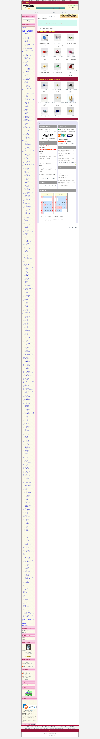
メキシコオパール (26, 502)
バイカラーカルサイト (26, 361)
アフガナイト (25, 57)
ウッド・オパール (26, 103)
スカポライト (25, 268)
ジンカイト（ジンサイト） (27, 267)
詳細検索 (28, 21)
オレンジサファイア (26, 133)
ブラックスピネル (26, 430)
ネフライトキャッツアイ (27, 350)
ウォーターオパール (26, 98)
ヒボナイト (24, 392)
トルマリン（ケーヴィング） (28, 613)
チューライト (25, 319)
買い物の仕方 (27, 663)
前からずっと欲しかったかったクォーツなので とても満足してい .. (28, 652)
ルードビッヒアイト (26, 546)
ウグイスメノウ (25, 102)
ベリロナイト (25, 460)
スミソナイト (25, 289)
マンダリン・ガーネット (27, 489)
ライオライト (25, 522)
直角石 (23, 601)
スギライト (24, 271)
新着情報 (24, 632)
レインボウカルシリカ (26, 561)
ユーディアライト (26, 519)
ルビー (23, 554)
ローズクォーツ (25, 574)
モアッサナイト (25, 506)
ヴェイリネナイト (26, 582)
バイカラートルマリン (26, 365)
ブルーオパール (25, 434)
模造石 (23, 609)
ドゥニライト (25, 340)
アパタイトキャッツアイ (27, 55)
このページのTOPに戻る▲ (72, 227)
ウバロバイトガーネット (27, 105)
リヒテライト (25, 539)
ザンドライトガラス (26, 243)
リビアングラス (25, 540)
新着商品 (61, 12)
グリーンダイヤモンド (26, 203)
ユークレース (25, 517)
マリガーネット (25, 488)
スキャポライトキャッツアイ (28, 269)
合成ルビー (24, 589)
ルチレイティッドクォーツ (27, 550)
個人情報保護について (38, 11)
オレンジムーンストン (26, 137)
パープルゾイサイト (26, 378)
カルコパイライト (26, 155)
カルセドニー (25, 158)
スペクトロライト (26, 283)
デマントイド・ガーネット (27, 322)
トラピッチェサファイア (27, 330)
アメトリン (24, 64)
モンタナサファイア (26, 515)
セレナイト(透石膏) (26, 295)
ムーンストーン (25, 499)
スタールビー (25, 275)
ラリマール (24, 536)
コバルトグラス (25, 217)
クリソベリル (25, 179)
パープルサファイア (26, 375)
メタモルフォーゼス (26, 505)
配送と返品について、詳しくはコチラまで (48, 178)
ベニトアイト (44, 89)
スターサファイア (26, 274)
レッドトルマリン (26, 567)
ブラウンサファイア (26, 423)
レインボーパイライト (26, 558)
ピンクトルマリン (26, 409)
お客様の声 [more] (26, 642)
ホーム (23, 2)
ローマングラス (25, 579)
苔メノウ (24, 598)
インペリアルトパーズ (26, 95)
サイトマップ (47, 8)
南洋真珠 (24, 605)
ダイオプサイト (25, 307)
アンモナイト (25, 81)
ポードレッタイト (26, 472)
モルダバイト (25, 512)
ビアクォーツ (25, 395)
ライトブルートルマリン (27, 523)
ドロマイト (24, 344)
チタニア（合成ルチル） (27, 315)
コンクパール (25, 226)
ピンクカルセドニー (26, 402)
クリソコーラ (25, 176)
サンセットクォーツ (26, 241)
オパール (24, 126)
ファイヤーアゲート (26, 410)
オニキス (24, 124)
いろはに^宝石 (50, 735)
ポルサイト (24, 474)
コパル (23, 219)
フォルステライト (26, 417)
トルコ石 (24, 336)
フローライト (25, 420)
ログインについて (30, 12)
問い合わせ (25, 679)
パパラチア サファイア (27, 384)
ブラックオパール (26, 429)
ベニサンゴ (24, 454)
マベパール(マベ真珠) (26, 484)
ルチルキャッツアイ (26, 548)
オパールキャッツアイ (26, 127)
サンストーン (25, 240)
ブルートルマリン (26, 441)
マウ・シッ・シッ (26, 475)
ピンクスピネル (25, 405)
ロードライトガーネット (27, 578)
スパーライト (25, 279)
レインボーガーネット (26, 557)
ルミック (24, 556)
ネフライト (24, 348)
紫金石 (23, 595)
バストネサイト (25, 368)
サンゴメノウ (25, 238)
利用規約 (26, 674)
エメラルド (24, 114)
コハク (23, 216)
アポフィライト (25, 59)
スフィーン (24, 282)
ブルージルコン (25, 437)
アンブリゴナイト (26, 79)
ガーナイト (24, 162)
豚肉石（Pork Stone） (26, 603)
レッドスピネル (25, 565)
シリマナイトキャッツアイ (27, 255)
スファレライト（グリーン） (70, 115)
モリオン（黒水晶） (26, 509)
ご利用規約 (45, 11)
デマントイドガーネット (71, 41)
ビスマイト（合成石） (26, 396)
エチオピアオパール (26, 112)
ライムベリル (25, 526)
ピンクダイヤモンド (26, 408)
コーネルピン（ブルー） (44, 115)
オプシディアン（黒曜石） (27, 129)
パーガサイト (25, 374)
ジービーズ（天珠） (26, 612)
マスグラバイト (25, 478)
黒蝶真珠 (24, 591)
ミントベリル (25, 498)
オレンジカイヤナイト (26, 131)
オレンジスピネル (26, 134)
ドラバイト (24, 341)
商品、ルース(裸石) (28, 666)
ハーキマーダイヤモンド (27, 351)
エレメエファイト (26, 117)
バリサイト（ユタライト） (27, 372)
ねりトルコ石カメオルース (27, 615)
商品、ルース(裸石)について (53, 12)
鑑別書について (63, 11)
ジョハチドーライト (26, 264)
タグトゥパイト (25, 303)
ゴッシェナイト (25, 233)
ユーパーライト (25, 520)
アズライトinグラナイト (27, 52)
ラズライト (24, 527)
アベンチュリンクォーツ (27, 58)
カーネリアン (25, 141)
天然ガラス (24, 602)
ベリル (23, 458)
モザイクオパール (26, 508)
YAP (23, 34)
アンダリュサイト (26, 74)
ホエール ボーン (26, 467)
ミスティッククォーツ (26, 491)
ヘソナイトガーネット (26, 447)
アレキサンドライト (26, 69)
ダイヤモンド (25, 309)
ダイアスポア (25, 306)
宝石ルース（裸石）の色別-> (28, 30)
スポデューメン (25, 286)
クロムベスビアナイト (26, 189)
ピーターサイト (25, 398)
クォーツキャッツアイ (26, 175)
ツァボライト (57, 70)
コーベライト (25, 214)
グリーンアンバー (26, 196)
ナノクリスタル (25, 347)
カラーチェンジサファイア (27, 153)
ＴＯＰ (39, 8)
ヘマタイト (24, 448)
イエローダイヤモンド (26, 86)
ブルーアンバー (25, 433)
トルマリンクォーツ (26, 338)
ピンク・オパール (26, 400)
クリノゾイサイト (26, 183)
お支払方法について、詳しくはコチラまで (67, 143)
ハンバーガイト (25, 357)
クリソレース (25, 182)
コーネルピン (25, 212)
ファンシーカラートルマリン (28, 413)
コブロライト (25, 220)
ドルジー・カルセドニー (27, 343)
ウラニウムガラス (26, 106)
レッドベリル (25, 568)
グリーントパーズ (26, 205)
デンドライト (25, 324)
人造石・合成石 (25, 610)
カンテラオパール (26, 160)
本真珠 (23, 608)
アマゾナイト (25, 61)
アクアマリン (25, 43)
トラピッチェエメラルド (27, 329)
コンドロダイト (44, 70)
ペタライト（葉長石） (26, 462)
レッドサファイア (26, 564)
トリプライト (25, 334)
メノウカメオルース (26, 618)
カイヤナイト (25, 143)
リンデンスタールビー (26, 544)
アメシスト (24, 62)
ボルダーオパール (26, 471)
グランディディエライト (27, 193)
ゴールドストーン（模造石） (28, 231)
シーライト (24, 244)
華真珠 (23, 584)
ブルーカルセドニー (26, 436)
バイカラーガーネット (26, 362)
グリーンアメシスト (26, 195)
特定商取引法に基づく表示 (53, 11)
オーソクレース (25, 121)
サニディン (24, 234)
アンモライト (25, 82)
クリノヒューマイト (26, 185)
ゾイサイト (24, 300)
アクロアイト (25, 45)
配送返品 (26, 672)
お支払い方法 (44, 12)
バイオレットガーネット (27, 358)
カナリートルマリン (26, 144)
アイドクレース (25, 37)
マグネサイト (25, 477)
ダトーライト (25, 310)
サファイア (24, 237)
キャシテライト (25, 168)
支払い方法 (27, 665)
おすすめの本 (25, 630)
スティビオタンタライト (27, 276)
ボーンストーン (25, 470)
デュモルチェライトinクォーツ (44, 41)
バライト (24, 369)
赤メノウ (24, 596)
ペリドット (24, 465)
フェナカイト (25, 416)
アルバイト (24, 67)
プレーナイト (25, 446)
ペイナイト (24, 461)
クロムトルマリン (26, 186)
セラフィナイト (25, 293)
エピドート (24, 113)
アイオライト (25, 36)
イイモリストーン (26, 83)
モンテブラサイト (26, 516)
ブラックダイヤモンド (26, 431)
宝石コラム (66, 12)
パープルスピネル (26, 377)
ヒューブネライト (26, 393)
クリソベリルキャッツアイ (27, 181)
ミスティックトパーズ (26, 492)
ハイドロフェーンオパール (27, 354)
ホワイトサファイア (26, 468)
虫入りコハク (25, 599)
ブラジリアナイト (26, 426)
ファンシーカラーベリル (27, 415)
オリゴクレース (25, 130)
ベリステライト (25, 457)
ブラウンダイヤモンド (26, 424)
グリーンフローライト (26, 207)
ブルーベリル (25, 443)
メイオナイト (25, 501)
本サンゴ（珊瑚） (26, 606)
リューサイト (25, 543)
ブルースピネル (25, 439)
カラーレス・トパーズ (26, 154)
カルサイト (24, 157)
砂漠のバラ (24, 592)
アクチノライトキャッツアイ (28, 44)
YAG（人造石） (25, 33)
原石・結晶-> (24, 28)
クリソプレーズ (25, 178)
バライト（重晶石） (26, 371)
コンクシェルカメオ (26, 224)
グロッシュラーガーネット (27, 209)
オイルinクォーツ (26, 123)
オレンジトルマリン (26, 136)
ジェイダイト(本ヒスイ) (27, 258)
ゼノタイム (24, 298)
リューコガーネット (26, 541)
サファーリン (25, 236)
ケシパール (24, 210)
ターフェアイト (25, 302)
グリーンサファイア (26, 198)
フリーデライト (25, 419)
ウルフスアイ (25, 109)
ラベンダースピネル (26, 534)
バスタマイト (25, 367)
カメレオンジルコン (26, 145)
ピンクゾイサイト (26, 406)
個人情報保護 (27, 673)
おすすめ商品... (25, 625)
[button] (29, 707)
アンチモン (24, 75)
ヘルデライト (25, 451)
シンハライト (25, 257)
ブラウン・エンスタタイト (27, 422)
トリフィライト (25, 333)
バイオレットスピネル (26, 360)
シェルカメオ (25, 616)
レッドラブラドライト (26, 570)
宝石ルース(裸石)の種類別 (46, 16)
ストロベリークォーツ (26, 278)
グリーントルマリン (26, 206)
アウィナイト (25, 40)
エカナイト (24, 110)
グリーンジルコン (26, 199)
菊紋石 (23, 585)
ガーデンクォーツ (26, 161)
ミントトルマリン (26, 496)
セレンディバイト (26, 296)
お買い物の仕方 (37, 12)
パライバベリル (25, 386)
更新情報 (73, 11)
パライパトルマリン (26, 388)
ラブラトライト (25, 530)
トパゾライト (25, 327)
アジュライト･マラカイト (27, 48)
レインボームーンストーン (27, 560)
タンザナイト (57, 115)
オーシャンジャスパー (57, 16)
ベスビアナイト (25, 453)
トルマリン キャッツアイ (27, 337)
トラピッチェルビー (26, 331)
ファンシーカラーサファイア (28, 412)
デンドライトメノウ (26, 326)
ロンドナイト (25, 581)
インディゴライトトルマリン (28, 93)
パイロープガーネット (26, 379)
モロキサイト (25, 513)
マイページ (71, 12)
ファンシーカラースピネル (57, 56)
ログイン (28, 2)
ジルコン (24, 265)
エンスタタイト (25, 119)
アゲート (24, 47)
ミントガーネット (26, 495)
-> (27, 31)
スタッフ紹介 (54, 8)
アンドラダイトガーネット (27, 78)
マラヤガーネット (26, 486)
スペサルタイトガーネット (27, 285)
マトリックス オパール (27, 482)
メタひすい (24, 503)
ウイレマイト (25, 96)
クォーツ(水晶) (25, 172)
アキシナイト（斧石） (26, 41)
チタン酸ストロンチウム (27, 316)
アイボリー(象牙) (25, 38)
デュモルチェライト (26, 323)
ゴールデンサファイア (26, 229)
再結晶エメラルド (26, 594)
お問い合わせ (61, 8)
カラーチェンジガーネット (27, 148)
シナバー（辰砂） (26, 247)
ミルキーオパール (26, 494)
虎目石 (23, 586)
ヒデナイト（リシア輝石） (27, 391)
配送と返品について (29, 11)
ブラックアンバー (26, 427)
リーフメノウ (25, 537)
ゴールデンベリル (26, 230)
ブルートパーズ (25, 440)
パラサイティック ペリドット (57, 89)
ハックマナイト (25, 355)
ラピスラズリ (25, 529)
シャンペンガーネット (26, 250)
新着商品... (24, 623)
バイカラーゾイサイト (26, 364)
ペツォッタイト (25, 464)
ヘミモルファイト (26, 450)
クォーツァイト (25, 174)
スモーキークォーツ (26, 291)
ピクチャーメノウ (26, 399)
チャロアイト (25, 317)
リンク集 (69, 11)
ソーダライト (25, 299)
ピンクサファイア (26, 403)
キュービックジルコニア (27, 169)
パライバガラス (25, 385)
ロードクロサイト (26, 575)
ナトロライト (25, 345)
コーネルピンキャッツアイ (27, 213)
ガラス (23, 167)
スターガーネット (26, 272)
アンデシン (24, 76)
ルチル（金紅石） (26, 547)
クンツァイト (25, 191)
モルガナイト (25, 510)
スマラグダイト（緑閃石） (27, 288)
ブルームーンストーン (26, 444)
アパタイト (24, 54)
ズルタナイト (25, 292)
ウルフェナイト (25, 107)
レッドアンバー (25, 563)
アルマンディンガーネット (27, 68)
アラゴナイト (25, 65)
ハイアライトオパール (26, 353)
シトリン (24, 245)
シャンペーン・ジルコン (27, 248)
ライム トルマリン (26, 524)
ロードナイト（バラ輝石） (27, 577)
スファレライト (44, 56)
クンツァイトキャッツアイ (27, 192)
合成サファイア (25, 588)
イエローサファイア (26, 85)
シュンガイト (25, 251)
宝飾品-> (24, 27)
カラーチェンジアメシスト (27, 147)
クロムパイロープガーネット (28, 188)
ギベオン (24, 171)
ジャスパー (24, 262)
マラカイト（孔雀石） (26, 485)
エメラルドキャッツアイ (27, 116)
